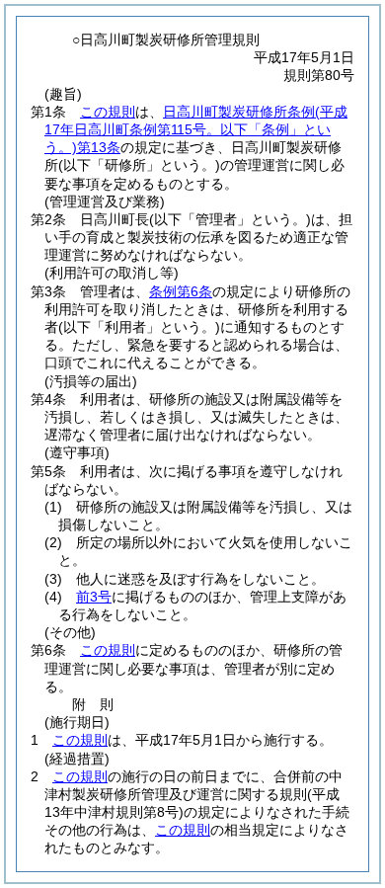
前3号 (94, 597)
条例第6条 (180, 291)
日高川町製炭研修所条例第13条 (195, 129)
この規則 (107, 112)
